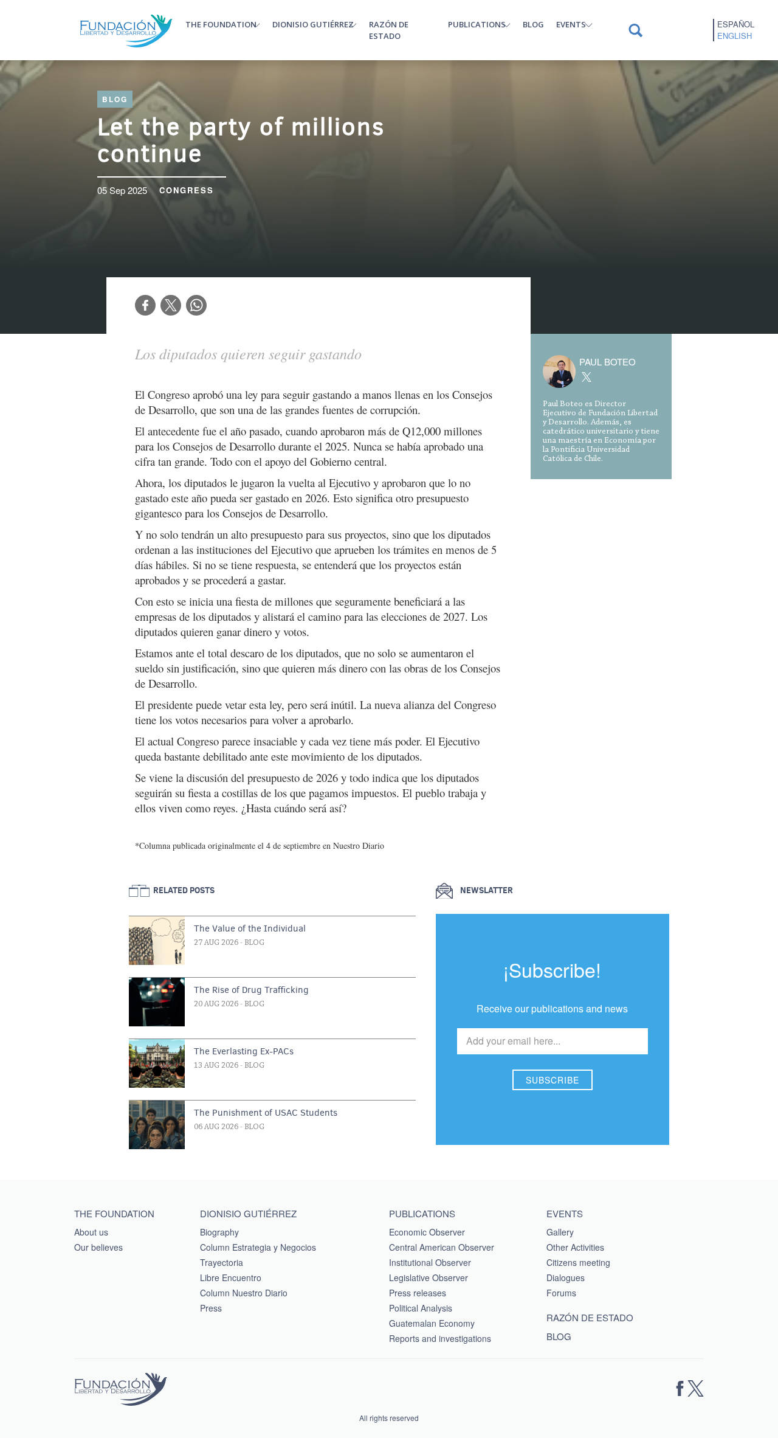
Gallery (560, 1232)
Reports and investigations (440, 1338)
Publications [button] (477, 24)
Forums (561, 1293)
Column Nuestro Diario (243, 1293)
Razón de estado (388, 30)
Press (211, 1308)
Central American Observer (441, 1247)
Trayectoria (221, 1262)
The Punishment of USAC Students (265, 1113)
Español (735, 24)
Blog (533, 24)
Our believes (98, 1247)
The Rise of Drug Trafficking (251, 990)
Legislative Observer (428, 1277)
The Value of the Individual (250, 928)
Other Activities (575, 1247)
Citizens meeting (578, 1262)
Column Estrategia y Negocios (258, 1247)
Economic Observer (427, 1232)
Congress (186, 190)
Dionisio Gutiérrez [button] (313, 24)
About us (91, 1232)
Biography (219, 1232)
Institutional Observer (430, 1262)
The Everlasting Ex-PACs (244, 1051)
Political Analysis (420, 1308)
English (734, 35)
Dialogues (565, 1277)
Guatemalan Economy (432, 1323)
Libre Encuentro (230, 1277)
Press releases (417, 1293)
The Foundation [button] (220, 24)
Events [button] (571, 24)
